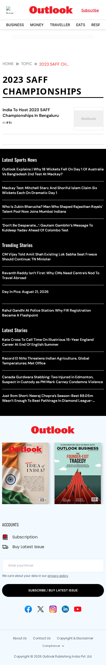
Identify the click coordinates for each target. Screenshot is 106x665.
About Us (20, 638)
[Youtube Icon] (78, 609)
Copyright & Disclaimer (75, 638)
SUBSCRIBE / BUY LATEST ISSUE (53, 590)
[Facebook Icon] (28, 609)
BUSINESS (15, 25)
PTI (9, 123)
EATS (80, 25)
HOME (8, 63)
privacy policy (58, 576)
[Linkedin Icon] (65, 609)
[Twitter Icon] (41, 609)
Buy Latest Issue (28, 547)
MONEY (37, 25)
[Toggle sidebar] (13, 10)
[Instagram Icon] (53, 609)
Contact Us (42, 638)
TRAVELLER (60, 25)
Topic (26, 63)
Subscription (25, 537)
